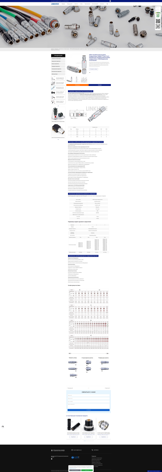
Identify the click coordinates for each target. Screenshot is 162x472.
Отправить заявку (93, 69)
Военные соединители (55, 63)
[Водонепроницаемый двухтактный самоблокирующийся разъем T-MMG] (53, 83)
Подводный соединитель (56, 66)
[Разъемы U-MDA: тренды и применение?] (53, 92)
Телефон (158, 9)
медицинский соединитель (56, 61)
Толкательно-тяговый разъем (56, 58)
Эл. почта (158, 7)
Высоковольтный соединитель (56, 71)
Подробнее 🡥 (73, 436)
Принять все (87, 470)
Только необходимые (75, 470)
